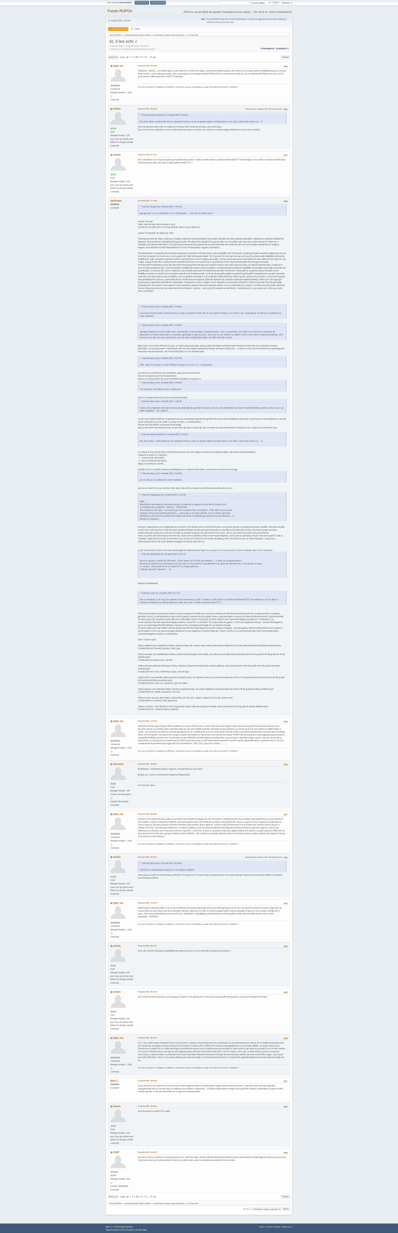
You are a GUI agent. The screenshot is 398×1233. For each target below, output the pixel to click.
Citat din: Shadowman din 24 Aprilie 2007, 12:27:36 (164, 494)
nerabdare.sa (202, 913)
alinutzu (118, 764)
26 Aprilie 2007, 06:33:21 (147, 857)
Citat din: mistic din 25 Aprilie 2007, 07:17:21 (161, 593)
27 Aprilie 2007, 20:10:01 (147, 1038)
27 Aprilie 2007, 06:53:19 (147, 946)
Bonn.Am (197, 337)
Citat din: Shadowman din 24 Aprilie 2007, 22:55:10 (164, 554)
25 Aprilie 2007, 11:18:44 (147, 200)
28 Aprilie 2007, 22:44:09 (147, 1152)
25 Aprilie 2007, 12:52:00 (147, 721)
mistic (117, 108)
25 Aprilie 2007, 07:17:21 (147, 154)
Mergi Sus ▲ (287, 1227)
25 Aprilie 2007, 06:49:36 (147, 109)
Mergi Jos (113, 57)
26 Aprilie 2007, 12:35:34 (147, 903)
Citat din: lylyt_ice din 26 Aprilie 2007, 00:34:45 (162, 863)
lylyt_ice (118, 65)
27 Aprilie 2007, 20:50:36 (147, 1080)
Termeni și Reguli (273, 1227)
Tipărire (285, 57)
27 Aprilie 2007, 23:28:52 (147, 1106)
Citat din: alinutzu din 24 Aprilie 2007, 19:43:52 (162, 206)
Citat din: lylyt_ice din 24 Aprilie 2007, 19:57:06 (162, 358)
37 (151, 57)
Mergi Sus (113, 1197)
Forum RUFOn (120, 11)
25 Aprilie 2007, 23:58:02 (147, 764)
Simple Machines (126, 1227)
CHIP (116, 1152)
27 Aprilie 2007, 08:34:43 (147, 992)
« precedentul (267, 48)
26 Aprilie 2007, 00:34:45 (147, 814)
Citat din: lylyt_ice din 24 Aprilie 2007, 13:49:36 (162, 306)
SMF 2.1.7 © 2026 (112, 1227)
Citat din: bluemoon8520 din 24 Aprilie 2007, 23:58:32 (165, 115)
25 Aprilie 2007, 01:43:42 (147, 66)
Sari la (246, 1209)
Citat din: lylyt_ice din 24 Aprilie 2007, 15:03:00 (162, 325)
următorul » (282, 48)
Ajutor (261, 1227)
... (148, 57)
